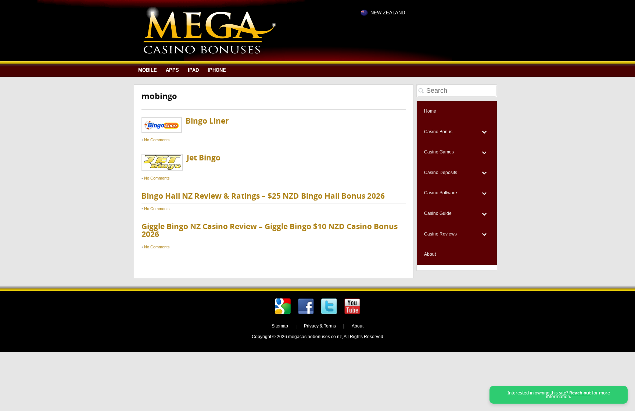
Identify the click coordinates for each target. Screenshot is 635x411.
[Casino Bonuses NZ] (209, 52)
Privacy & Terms (320, 326)
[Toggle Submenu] (484, 132)
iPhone (217, 70)
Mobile (147, 70)
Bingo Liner (207, 121)
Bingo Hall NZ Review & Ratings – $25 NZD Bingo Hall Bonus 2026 (263, 196)
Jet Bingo (203, 157)
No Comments (157, 140)
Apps (172, 70)
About (357, 326)
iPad (193, 70)
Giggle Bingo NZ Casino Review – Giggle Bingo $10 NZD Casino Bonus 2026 (269, 230)
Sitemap (280, 326)
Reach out (580, 393)
